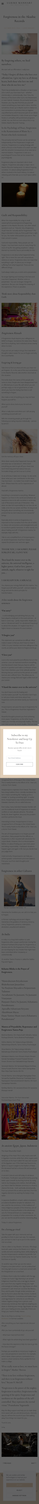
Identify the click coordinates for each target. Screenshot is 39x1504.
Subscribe (19, 764)
